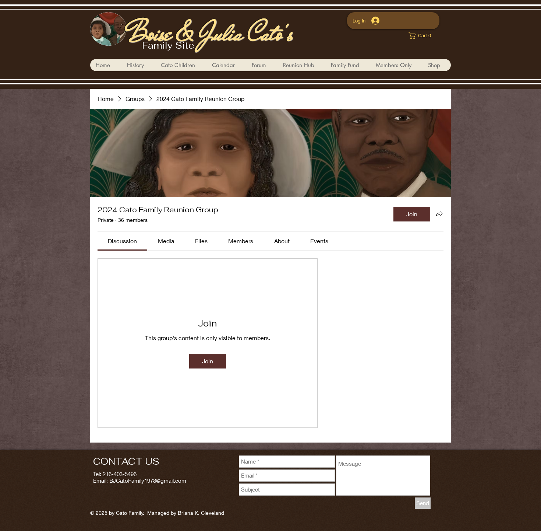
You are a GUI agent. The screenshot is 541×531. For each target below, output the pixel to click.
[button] (180, 65)
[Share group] (439, 213)
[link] (422, 35)
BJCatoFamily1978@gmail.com (147, 480)
